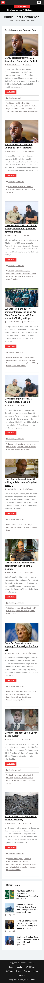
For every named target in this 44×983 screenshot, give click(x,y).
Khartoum (31, 360)
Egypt (10, 444)
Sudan (8, 366)
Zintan (8, 783)
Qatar (8, 449)
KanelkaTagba (28, 489)
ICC (28, 271)
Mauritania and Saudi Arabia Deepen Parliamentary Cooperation (27, 893)
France (15, 861)
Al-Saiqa (11, 271)
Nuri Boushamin (16, 111)
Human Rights (19, 694)
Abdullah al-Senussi (15, 775)
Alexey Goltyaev (13, 691)
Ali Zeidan (11, 103)
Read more (11, 92)
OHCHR (13, 780)
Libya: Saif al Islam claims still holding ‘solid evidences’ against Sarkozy (21, 482)
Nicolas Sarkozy (25, 527)
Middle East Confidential (21, 17)
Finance (27, 971)
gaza (20, 861)
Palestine (17, 867)
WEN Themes (29, 980)
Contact (35, 971)
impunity (27, 694)
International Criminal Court (16, 106)
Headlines (11, 98)
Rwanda (9, 700)
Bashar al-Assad (25, 691)
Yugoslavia (21, 700)
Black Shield (12, 357)
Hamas (25, 861)
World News (20, 98)
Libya (8, 109)
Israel (34, 864)
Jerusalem (10, 867)
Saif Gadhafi (21, 780)
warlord (15, 279)
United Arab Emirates (19, 366)
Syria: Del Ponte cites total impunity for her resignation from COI (21, 646)
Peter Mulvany (30, 151)
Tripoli (28, 780)
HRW (19, 357)
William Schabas (15, 870)
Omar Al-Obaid (32, 363)
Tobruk (13, 613)
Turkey (23, 449)
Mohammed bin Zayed (18, 363)
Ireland (28, 864)
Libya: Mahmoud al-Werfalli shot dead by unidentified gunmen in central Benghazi (21, 228)
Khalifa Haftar (31, 106)
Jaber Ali (28, 65)
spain (34, 867)
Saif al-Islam (10, 192)
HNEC (27, 103)
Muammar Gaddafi (17, 109)
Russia (32, 190)
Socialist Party (26, 867)
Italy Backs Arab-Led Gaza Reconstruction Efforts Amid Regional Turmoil (27, 939)
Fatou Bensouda (20, 271)
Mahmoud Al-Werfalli (18, 276)
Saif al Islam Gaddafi (30, 111)
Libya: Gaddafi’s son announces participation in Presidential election (20, 565)
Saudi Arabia (15, 449)
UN (7, 870)
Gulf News (9, 971)
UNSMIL (34, 780)
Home (11, 967)
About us (22, 975)
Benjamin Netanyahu (15, 859)
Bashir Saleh (20, 103)
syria (14, 700)
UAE (27, 449)
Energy (18, 971)
